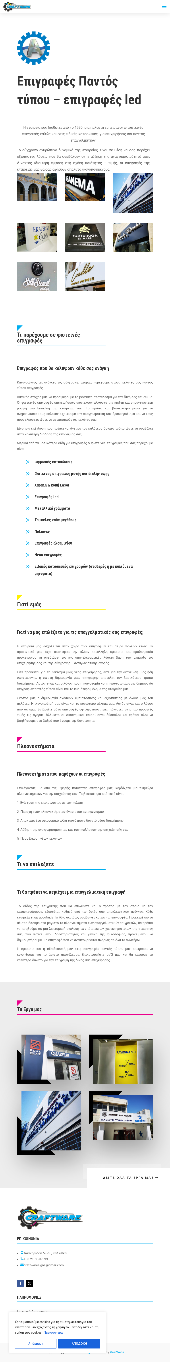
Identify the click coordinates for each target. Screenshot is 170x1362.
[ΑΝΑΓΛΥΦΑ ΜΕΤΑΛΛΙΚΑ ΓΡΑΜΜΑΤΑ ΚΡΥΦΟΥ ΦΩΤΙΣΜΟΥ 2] (133, 251)
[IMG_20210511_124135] (37, 251)
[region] (57, 1332)
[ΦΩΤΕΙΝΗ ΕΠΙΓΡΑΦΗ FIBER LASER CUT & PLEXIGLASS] (85, 251)
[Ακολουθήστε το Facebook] (20, 1283)
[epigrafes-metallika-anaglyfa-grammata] (133, 212)
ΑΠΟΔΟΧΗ (79, 1343)
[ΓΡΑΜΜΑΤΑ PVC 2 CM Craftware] (85, 290)
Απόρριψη (35, 1343)
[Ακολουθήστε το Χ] (29, 1283)
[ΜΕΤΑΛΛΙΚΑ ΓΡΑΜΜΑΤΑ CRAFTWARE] (37, 290)
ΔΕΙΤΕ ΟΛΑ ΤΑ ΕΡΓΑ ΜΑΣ (128, 1177)
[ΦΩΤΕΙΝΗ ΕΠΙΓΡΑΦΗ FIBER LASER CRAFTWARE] (85, 200)
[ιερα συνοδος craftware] (37, 200)
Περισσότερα (53, 1332)
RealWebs (117, 1352)
